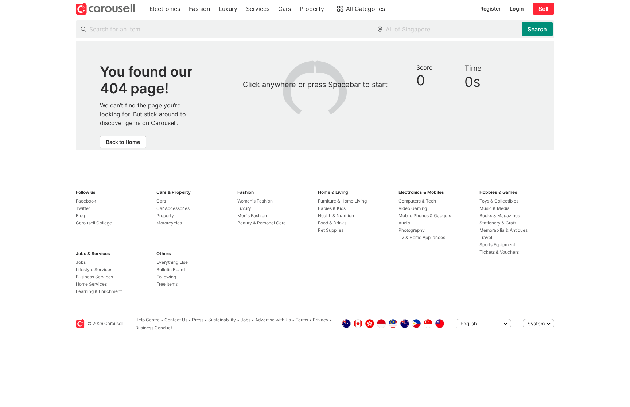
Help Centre (147, 319)
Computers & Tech (417, 201)
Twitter (83, 208)
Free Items (167, 284)
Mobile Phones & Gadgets (424, 215)
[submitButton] (537, 29)
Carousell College (94, 223)
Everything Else (172, 262)
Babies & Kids (332, 208)
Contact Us (175, 319)
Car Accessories (173, 208)
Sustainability (222, 319)
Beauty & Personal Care (261, 223)
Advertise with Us (273, 319)
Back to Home (123, 142)
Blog (80, 215)
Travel (485, 237)
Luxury (244, 208)
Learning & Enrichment (99, 291)
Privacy (320, 319)
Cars (161, 201)
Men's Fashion (252, 215)
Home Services (91, 284)
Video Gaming (412, 208)
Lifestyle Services (94, 269)
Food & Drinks (332, 223)
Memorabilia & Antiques (503, 230)
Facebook (86, 201)
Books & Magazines (499, 215)
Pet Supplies (330, 230)
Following (166, 276)
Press (197, 319)
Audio (404, 223)
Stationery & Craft (497, 223)
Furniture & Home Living (342, 201)
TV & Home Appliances (421, 237)
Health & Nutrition (336, 215)
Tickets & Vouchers (499, 252)
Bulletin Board (170, 269)
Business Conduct (153, 327)
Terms (302, 319)
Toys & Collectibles (498, 201)
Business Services (94, 276)
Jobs (81, 262)
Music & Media (494, 208)
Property (165, 215)
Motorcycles (169, 223)
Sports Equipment (497, 244)
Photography (411, 230)
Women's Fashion (255, 201)
